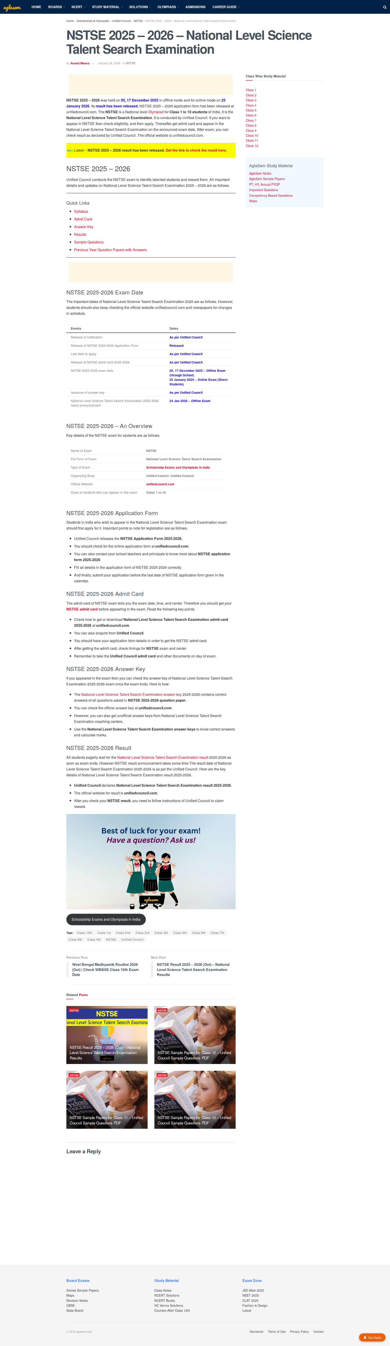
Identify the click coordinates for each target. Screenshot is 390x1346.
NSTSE (138, 21)
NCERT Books (164, 1300)
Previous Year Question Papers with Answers (110, 249)
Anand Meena (79, 63)
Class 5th (180, 932)
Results (80, 234)
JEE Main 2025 (253, 1290)
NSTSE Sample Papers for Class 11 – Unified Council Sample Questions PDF (106, 1120)
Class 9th (94, 939)
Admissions (195, 7)
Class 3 (251, 100)
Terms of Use (277, 1331)
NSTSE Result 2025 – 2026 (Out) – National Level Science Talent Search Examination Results (105, 1052)
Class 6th (199, 932)
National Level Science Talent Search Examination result (162, 757)
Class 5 (251, 110)
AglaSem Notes (260, 173)
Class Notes (163, 1290)
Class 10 (252, 135)
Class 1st (104, 932)
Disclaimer (256, 1331)
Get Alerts (374, 1337)
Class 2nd (123, 932)
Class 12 (252, 145)
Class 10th (84, 932)
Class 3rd (142, 932)
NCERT (77, 7)
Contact (318, 1331)
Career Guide (225, 7)
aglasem (11, 7)
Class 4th (161, 932)
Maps (253, 201)
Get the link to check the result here (196, 150)
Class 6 (251, 115)
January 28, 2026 (109, 63)
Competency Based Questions (270, 195)
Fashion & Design (255, 1305)
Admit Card (83, 219)
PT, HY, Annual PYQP (264, 184)
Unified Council (121, 21)
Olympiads (167, 7)
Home (36, 7)
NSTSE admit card (82, 609)
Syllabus (81, 211)
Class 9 (251, 130)
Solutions (138, 7)
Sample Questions (89, 242)
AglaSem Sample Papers (267, 178)
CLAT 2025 (250, 1300)
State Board (74, 1310)
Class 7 (251, 120)
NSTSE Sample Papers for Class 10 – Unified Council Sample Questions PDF (194, 1120)
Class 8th (75, 939)
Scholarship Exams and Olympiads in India (178, 467)
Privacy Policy (299, 1331)
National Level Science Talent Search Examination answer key (131, 694)
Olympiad (156, 111)
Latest (246, 1310)
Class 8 (251, 125)
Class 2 (251, 95)
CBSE (70, 1305)
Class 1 (251, 90)
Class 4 (251, 105)
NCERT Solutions (166, 1295)
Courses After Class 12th (172, 1310)
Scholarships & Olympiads (93, 21)
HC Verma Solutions (168, 1305)
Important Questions (263, 189)
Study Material (106, 7)
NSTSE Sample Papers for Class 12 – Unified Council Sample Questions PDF (194, 1055)
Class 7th (217, 932)
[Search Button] (385, 7)
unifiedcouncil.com (160, 484)
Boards (55, 7)
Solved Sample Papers (82, 1290)
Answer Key (83, 226)
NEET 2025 (250, 1295)
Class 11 (252, 140)
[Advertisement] (151, 85)
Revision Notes (77, 1300)
